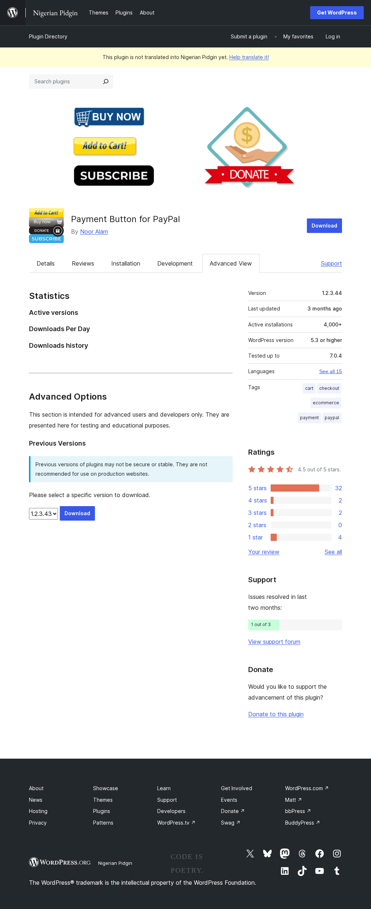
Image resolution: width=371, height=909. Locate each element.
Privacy (38, 823)
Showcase (105, 788)
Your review (263, 551)
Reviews (83, 263)
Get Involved (236, 788)
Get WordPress (337, 12)
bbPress (298, 811)
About (36, 788)
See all (333, 551)
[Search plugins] (106, 81)
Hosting (38, 811)
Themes (103, 800)
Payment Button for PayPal (125, 219)
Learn (164, 788)
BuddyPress (302, 823)
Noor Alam (94, 231)
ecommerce (326, 402)
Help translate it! (249, 57)
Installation (125, 263)
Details (46, 263)
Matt (293, 800)
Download (324, 225)
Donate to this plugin (276, 714)
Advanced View (231, 263)
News (35, 800)
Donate (233, 811)
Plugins (101, 811)
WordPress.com (307, 788)
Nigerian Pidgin (115, 863)
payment (309, 417)
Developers (171, 811)
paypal (332, 417)
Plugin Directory (48, 36)
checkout (329, 388)
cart (309, 388)
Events (229, 800)
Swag (231, 823)
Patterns (103, 823)
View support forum (274, 641)
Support (331, 263)
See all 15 (330, 371)
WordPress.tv (176, 823)
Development (175, 263)
